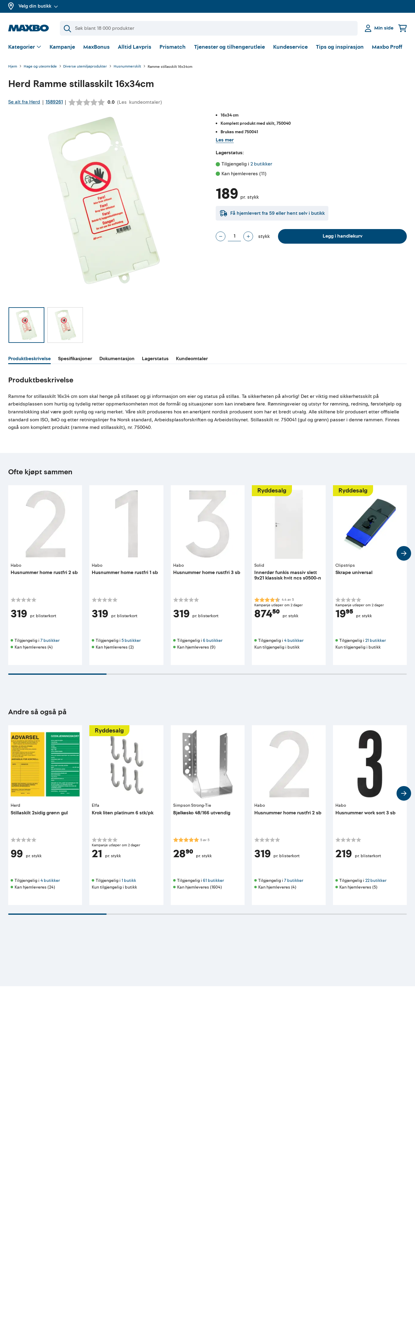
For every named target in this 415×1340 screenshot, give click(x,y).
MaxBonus (96, 47)
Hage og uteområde (40, 67)
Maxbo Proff (387, 47)
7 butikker (50, 640)
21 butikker (375, 640)
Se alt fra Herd (24, 102)
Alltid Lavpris (134, 47)
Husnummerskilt (127, 67)
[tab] (29, 359)
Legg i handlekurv (342, 236)
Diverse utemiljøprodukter (85, 67)
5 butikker (131, 640)
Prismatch (172, 47)
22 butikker (375, 880)
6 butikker (212, 640)
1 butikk (129, 880)
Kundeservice (290, 47)
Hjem (12, 67)
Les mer (225, 140)
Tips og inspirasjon (340, 47)
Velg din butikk (35, 6)
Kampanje (62, 47)
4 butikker (294, 640)
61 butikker (213, 880)
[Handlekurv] (402, 28)
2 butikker (261, 164)
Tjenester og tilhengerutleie (229, 47)
